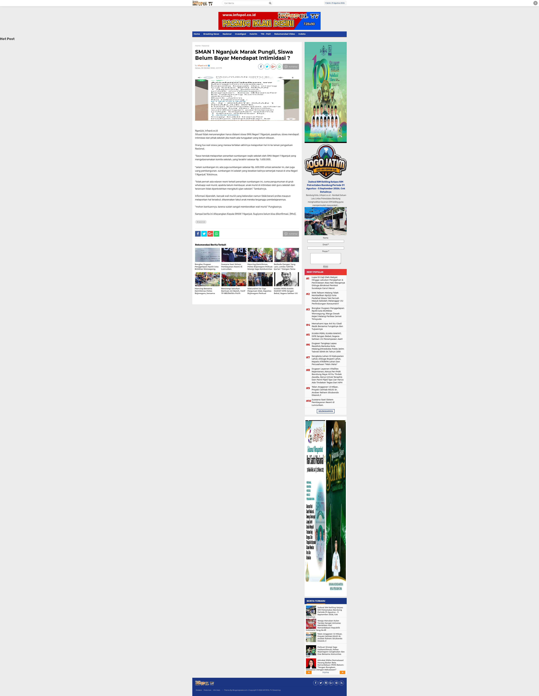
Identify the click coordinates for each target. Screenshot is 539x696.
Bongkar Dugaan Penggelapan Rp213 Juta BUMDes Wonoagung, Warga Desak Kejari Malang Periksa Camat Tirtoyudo (328, 313)
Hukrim (253, 34)
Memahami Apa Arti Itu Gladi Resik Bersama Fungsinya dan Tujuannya (327, 326)
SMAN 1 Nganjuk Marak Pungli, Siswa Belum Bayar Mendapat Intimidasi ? (244, 55)
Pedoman (207, 690)
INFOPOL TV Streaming (271, 690)
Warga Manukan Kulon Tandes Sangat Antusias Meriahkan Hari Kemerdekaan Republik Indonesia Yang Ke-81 (323, 625)
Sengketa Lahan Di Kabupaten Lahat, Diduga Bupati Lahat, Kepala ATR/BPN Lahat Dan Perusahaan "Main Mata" (328, 360)
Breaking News (211, 34)
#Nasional (201, 222)
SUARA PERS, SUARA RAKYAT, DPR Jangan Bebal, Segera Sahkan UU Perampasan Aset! (327, 336)
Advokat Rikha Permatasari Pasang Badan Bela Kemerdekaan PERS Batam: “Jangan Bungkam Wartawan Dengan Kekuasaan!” (325, 665)
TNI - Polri (266, 34)
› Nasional (205, 46)
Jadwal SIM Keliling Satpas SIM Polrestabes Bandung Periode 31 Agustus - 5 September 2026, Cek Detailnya (324, 612)
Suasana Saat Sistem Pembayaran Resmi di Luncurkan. (323, 402)
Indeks (301, 34)
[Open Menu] (535, 3)
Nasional (227, 34)
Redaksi (199, 690)
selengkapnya (325, 411)
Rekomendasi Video (284, 34)
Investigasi (240, 34)
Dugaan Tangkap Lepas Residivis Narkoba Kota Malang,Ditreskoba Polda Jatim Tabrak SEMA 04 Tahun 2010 (328, 347)
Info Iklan (216, 690)
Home (197, 34)
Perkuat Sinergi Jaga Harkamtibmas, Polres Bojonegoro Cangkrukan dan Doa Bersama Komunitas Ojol (325, 652)
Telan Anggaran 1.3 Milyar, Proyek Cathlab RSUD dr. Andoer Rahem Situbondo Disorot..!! (325, 391)
